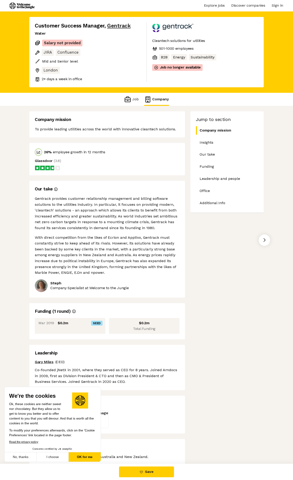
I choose (52, 457)
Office (205, 191)
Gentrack (118, 26)
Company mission (215, 130)
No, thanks (20, 457)
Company (160, 99)
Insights (206, 142)
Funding (207, 166)
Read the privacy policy (23, 442)
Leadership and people (220, 178)
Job (135, 99)
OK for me (84, 457)
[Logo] (22, 6)
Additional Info (212, 203)
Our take (207, 154)
